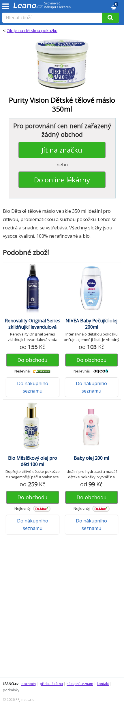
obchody (28, 683)
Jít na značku (62, 150)
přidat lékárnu (51, 683)
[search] (53, 18)
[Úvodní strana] (42, 7)
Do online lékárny (62, 179)
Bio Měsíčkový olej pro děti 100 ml (32, 461)
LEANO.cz (10, 683)
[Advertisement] (62, 610)
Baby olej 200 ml (91, 458)
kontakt (103, 683)
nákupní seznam (80, 683)
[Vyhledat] (110, 18)
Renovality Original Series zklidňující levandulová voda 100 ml (32, 326)
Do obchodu (32, 359)
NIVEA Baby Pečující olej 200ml (91, 323)
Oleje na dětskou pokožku (32, 30)
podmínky (11, 690)
